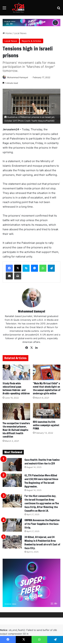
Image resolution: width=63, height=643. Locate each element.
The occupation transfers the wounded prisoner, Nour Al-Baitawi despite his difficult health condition (16, 430)
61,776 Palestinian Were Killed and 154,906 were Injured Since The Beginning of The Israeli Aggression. (41, 481)
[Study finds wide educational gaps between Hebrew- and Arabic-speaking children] (16, 372)
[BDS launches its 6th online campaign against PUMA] (46, 411)
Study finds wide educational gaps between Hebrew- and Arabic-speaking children (16, 388)
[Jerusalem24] (19, 7)
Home (8, 33)
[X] (17, 268)
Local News (20, 33)
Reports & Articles (31, 41)
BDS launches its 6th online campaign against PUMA (46, 425)
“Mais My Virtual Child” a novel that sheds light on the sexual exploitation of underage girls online (46, 388)
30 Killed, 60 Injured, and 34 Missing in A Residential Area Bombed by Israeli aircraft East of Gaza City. (42, 542)
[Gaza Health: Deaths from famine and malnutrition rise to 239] (12, 464)
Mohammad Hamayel (17, 77)
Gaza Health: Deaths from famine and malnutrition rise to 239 (41, 461)
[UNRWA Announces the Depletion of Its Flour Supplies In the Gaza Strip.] (12, 525)
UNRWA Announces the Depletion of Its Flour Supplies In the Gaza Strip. (42, 523)
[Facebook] (9, 268)
